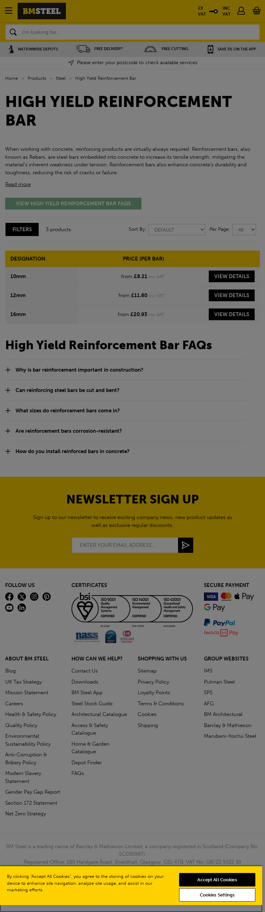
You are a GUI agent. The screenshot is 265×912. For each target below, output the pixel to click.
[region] (131, 888)
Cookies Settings (217, 895)
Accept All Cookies (217, 879)
